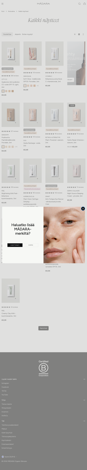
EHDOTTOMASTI (15, 245)
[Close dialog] (83, 208)
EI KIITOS (31, 245)
